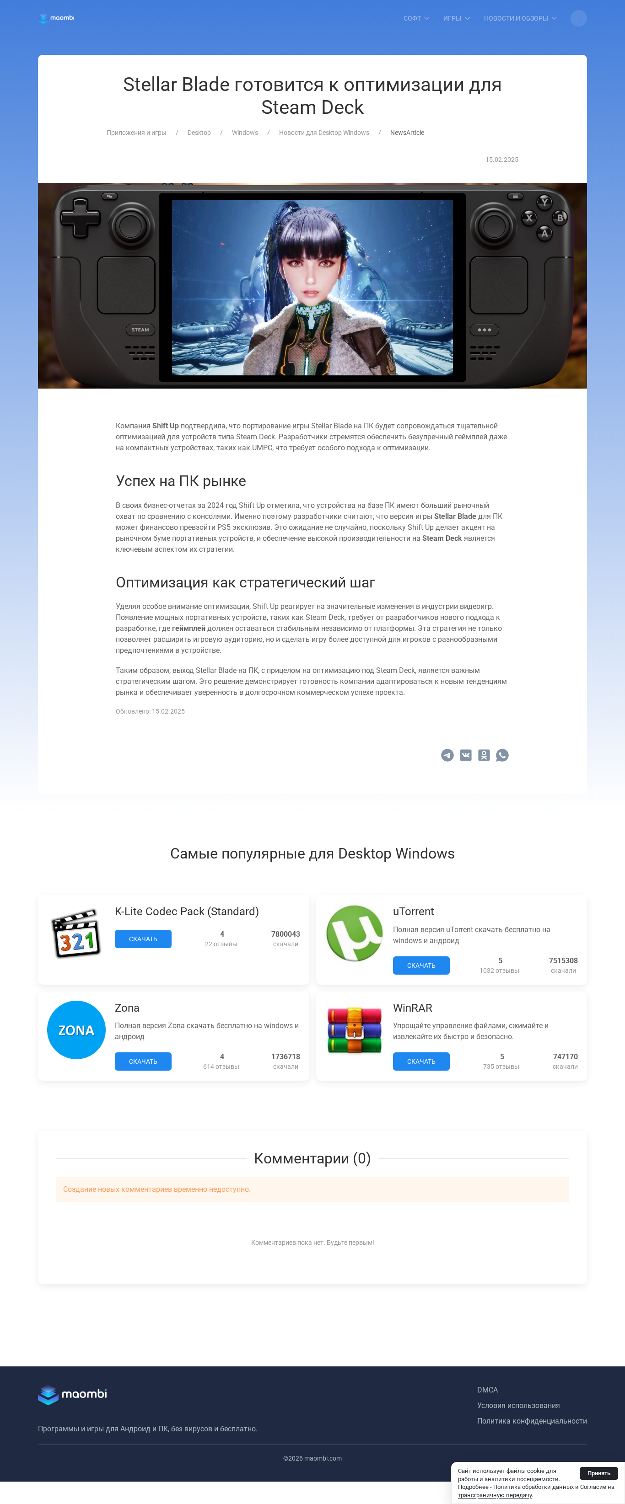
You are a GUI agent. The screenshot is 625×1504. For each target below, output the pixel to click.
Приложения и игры (137, 132)
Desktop (199, 132)
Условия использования (518, 1405)
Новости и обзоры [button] (516, 18)
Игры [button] (452, 18)
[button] (579, 18)
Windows (245, 132)
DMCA (487, 1390)
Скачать (143, 939)
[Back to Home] (56, 18)
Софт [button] (412, 18)
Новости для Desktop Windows (324, 132)
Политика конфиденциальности (532, 1421)
